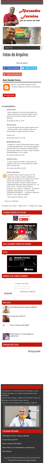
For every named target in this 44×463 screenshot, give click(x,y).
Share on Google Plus (14, 74)
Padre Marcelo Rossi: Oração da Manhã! (23, 307)
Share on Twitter (31, 68)
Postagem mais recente (9, 206)
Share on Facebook (13, 68)
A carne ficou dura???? (18, 316)
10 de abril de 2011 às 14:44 (15, 121)
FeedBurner (31, 291)
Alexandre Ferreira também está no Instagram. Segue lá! (19, 403)
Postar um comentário (11, 201)
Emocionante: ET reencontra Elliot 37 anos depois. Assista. (20, 391)
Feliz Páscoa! (6, 451)
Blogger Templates (30, 460)
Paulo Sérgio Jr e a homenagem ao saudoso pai (18, 447)
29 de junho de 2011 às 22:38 (16, 138)
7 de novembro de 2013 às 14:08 (17, 197)
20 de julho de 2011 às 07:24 (15, 155)
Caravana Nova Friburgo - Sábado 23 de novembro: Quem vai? (21, 398)
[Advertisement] (22, 369)
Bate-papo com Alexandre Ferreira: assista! (15, 400)
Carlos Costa (11, 172)
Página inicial (22, 206)
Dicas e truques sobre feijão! (19, 325)
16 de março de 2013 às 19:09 (16, 168)
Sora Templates (19, 460)
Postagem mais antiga (35, 206)
